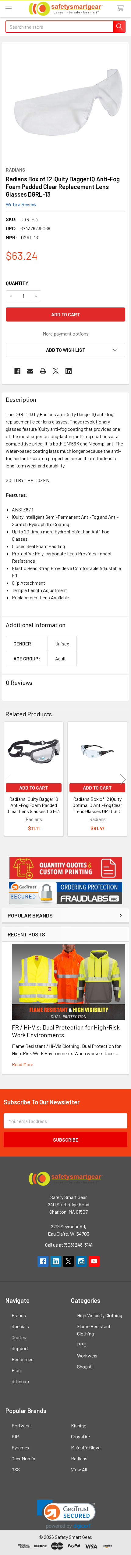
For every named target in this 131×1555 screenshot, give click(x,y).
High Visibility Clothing (99, 1315)
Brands (19, 1315)
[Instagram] (81, 1261)
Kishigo (79, 1425)
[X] (55, 370)
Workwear (87, 1355)
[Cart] (121, 8)
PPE (81, 1344)
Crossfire (80, 1436)
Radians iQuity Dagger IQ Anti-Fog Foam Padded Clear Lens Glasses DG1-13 (34, 805)
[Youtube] (94, 1261)
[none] (68, 102)
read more (22, 1064)
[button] (65, 868)
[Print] (42, 370)
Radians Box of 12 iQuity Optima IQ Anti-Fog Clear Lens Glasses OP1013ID (97, 805)
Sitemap (20, 1381)
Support (20, 1348)
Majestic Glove (86, 1447)
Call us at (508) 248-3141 (68, 1245)
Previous (8, 779)
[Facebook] (17, 370)
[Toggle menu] (8, 8)
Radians (79, 1458)
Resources (23, 1359)
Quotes (19, 1337)
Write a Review (21, 204)
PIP (15, 1436)
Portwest (21, 1425)
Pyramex (21, 1447)
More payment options (66, 333)
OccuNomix (23, 1458)
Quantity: (18, 283)
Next (123, 779)
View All (79, 1469)
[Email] (30, 370)
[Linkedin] (68, 370)
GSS (16, 1469)
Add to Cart (33, 787)
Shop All (85, 1366)
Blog (16, 1370)
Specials (20, 1326)
